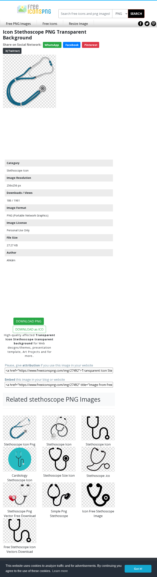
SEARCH (136, 14)
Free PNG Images (18, 24)
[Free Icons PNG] (34, 9)
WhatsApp (52, 45)
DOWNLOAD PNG (28, 321)
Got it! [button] (138, 568)
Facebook (72, 45)
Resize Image (78, 24)
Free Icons (50, 24)
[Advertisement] (29, 134)
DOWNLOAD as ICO (29, 329)
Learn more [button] (60, 571)
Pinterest (90, 45)
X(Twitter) (12, 51)
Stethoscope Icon (18, 170)
